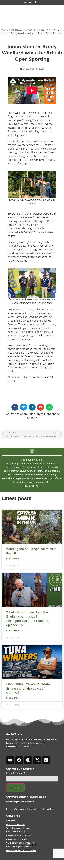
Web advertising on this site (17, 828)
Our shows (16, 29)
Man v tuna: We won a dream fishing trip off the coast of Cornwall (28, 688)
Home (5, 29)
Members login (30, 2)
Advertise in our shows (15, 824)
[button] (14, 407)
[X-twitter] (37, 760)
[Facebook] (19, 760)
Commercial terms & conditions (19, 835)
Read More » (12, 558)
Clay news (46, 29)
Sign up (15, 787)
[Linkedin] (46, 760)
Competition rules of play (16, 839)
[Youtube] (10, 760)
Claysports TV (31, 29)
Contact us (10, 821)
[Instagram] (28, 760)
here (29, 747)
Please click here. (32, 485)
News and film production (17, 832)
